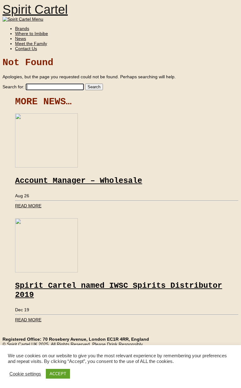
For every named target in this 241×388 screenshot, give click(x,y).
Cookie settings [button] (25, 373)
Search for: (13, 86)
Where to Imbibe (31, 33)
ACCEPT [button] (58, 373)
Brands (22, 28)
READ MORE (28, 205)
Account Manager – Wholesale (78, 180)
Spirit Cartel (35, 9)
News (20, 38)
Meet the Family (31, 43)
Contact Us (26, 48)
